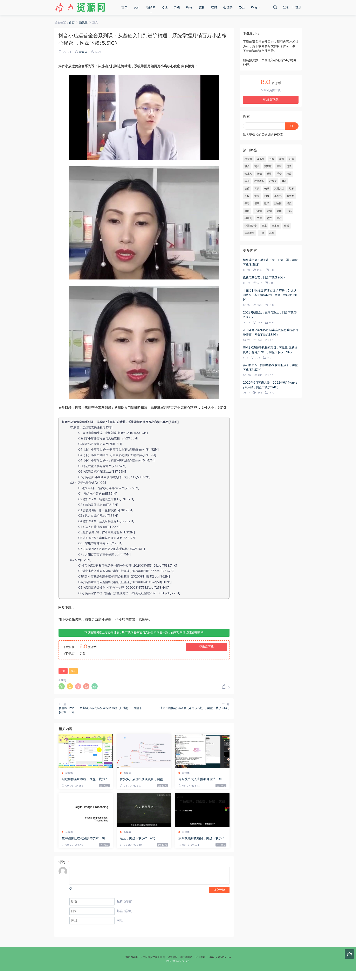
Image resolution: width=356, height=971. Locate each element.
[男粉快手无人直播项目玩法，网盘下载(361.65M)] (202, 751)
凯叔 (247, 166)
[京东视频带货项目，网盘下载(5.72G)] (202, 810)
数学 (266, 203)
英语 (256, 166)
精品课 (248, 159)
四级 (266, 196)
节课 (259, 218)
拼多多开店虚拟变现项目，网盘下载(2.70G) (143, 779)
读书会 (260, 159)
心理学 (228, 7)
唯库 (291, 159)
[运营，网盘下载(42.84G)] (144, 810)
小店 (63, 671)
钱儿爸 (248, 174)
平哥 (247, 203)
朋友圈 (278, 203)
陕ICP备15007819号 (178, 961)
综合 (254, 7)
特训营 (248, 218)
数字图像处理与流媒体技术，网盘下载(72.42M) (85, 839)
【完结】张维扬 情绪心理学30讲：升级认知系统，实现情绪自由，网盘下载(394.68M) (270, 295)
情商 (256, 203)
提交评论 (219, 890)
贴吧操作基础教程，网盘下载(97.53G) (85, 779)
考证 (165, 7)
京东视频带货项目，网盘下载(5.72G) (202, 839)
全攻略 (275, 225)
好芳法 (273, 181)
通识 (269, 211)
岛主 (264, 225)
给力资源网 (80, 7)
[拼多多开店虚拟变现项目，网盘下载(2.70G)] (144, 751)
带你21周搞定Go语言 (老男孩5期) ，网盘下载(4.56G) (194, 708)
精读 (289, 174)
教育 (202, 7)
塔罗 (291, 188)
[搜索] (275, 7)
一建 (261, 233)
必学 (271, 233)
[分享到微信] (62, 686)
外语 (177, 7)
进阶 (289, 166)
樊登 (279, 166)
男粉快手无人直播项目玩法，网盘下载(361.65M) (201, 779)
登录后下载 (206, 646)
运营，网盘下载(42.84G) (137, 838)
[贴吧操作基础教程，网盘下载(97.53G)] (86, 751)
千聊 (279, 174)
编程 (189, 7)
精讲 (269, 174)
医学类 (290, 196)
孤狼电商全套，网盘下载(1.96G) (264, 277)
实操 (247, 196)
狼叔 (279, 218)
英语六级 (279, 188)
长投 (266, 188)
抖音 (73, 671)
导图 (279, 211)
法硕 (247, 188)
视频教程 (259, 181)
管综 (256, 196)
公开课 (258, 211)
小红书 (278, 196)
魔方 (269, 218)
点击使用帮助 (195, 632)
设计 (137, 7)
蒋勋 (256, 188)
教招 (247, 211)
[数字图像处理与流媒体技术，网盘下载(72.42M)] (86, 810)
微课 (281, 159)
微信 (259, 174)
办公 (242, 7)
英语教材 (249, 233)
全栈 (286, 225)
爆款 (289, 203)
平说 (289, 211)
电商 (284, 181)
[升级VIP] (349, 954)
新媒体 (150, 7)
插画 (247, 181)
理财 (214, 7)
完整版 (268, 166)
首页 (124, 7)
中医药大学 (251, 225)
